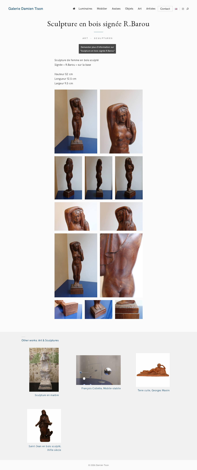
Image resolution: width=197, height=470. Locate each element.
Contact (165, 8)
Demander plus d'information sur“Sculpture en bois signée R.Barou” (97, 48)
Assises (116, 8)
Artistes (150, 8)
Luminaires (85, 8)
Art (139, 8)
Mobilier (102, 8)
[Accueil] (74, 8)
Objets (129, 8)
